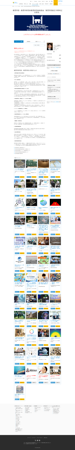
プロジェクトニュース (37, 409)
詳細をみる (16, 195)
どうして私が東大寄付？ (47, 409)
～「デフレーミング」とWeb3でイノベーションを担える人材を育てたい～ (31, 357)
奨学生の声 (36, 410)
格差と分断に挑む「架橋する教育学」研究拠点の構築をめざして (43, 283)
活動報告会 (26, 410)
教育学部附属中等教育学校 (19, 153)
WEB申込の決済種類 (18, 407)
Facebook (35, 1)
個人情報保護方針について (56, 411)
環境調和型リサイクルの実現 (31, 207)
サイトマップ (29, 437)
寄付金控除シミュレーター (28, 412)
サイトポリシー (34, 437)
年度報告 (36, 408)
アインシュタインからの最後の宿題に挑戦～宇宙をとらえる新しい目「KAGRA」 (31, 189)
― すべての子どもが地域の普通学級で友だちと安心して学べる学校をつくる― (31, 170)
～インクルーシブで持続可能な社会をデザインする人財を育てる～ (31, 339)
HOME (13, 6)
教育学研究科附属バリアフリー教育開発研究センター (22, 150)
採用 (30, 1)
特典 (54, 73)
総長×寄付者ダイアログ (47, 407)
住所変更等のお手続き (56, 409)
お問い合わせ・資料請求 (56, 408)
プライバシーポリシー (40, 437)
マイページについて (55, 413)
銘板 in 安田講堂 (27, 407)
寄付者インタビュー (46, 408)
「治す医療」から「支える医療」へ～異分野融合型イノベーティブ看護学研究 (43, 247)
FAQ (49, 1)
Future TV (43, 1)
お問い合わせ (45, 437)
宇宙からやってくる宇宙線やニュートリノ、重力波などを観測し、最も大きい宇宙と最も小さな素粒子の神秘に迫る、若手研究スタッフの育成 (43, 171)
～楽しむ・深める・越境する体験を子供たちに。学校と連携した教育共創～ (55, 357)
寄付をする (21, 195)
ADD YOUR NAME (46, 410)
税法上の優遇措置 (56, 67)
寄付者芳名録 (27, 408)
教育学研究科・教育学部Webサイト (20, 147)
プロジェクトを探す (17, 6)
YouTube (39, 1)
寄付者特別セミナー (27, 409)
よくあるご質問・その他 (56, 406)
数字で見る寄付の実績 (37, 407)
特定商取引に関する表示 (56, 410)
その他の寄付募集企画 (56, 412)
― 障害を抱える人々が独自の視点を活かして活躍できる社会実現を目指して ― (55, 189)
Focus (35, 411)
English (47, 1)
